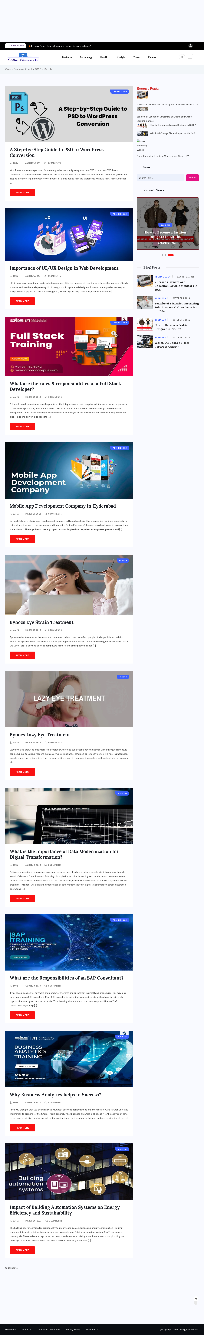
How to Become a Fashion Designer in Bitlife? (69, 46)
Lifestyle (120, 57)
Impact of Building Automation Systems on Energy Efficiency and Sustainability (65, 1210)
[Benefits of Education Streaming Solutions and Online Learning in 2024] (142, 109)
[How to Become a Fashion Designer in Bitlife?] (142, 125)
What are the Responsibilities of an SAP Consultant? (67, 978)
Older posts (11, 1267)
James (16, 397)
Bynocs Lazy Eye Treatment (40, 734)
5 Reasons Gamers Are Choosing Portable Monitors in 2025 (167, 104)
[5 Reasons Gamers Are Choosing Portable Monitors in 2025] (142, 95)
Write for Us (92, 1329)
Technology (86, 57)
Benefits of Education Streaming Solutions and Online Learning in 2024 (164, 118)
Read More (22, 192)
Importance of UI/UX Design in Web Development (64, 268)
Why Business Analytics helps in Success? (55, 1094)
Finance (152, 57)
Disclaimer (10, 1329)
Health (104, 57)
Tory (15, 163)
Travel (136, 57)
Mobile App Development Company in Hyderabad (63, 506)
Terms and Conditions (48, 1329)
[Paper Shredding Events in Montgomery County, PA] (142, 145)
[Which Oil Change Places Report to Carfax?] (142, 133)
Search (192, 177)
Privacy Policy (73, 1329)
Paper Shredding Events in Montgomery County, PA (163, 156)
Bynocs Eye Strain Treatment (41, 622)
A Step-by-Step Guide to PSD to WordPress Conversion (57, 152)
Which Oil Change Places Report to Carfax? (172, 133)
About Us (26, 1329)
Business (67, 57)
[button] (162, 255)
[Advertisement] (89, 21)
